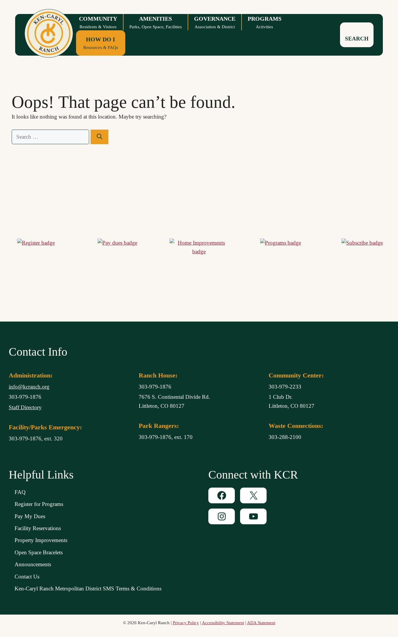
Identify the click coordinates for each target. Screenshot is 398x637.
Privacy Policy (186, 622)
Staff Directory (25, 407)
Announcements (33, 564)
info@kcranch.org (29, 387)
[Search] (99, 137)
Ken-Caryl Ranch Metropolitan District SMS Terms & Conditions (88, 588)
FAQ (20, 492)
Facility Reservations (38, 528)
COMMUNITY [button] (98, 22)
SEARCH (357, 39)
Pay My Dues (30, 516)
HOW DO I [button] (100, 43)
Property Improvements (41, 540)
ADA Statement (261, 622)
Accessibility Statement (223, 622)
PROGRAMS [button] (264, 22)
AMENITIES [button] (155, 22)
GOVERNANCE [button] (214, 22)
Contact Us (27, 577)
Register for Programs (39, 504)
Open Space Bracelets (39, 552)
